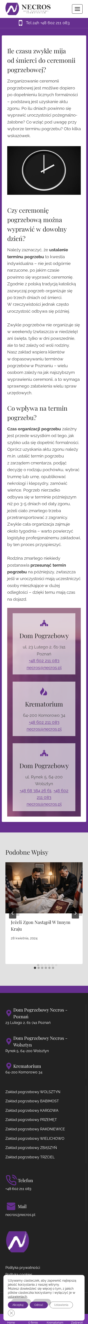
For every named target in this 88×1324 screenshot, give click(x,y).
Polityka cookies (18, 1274)
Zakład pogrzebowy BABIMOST (32, 1101)
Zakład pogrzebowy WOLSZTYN (32, 1092)
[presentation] (44, 887)
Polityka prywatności (22, 1267)
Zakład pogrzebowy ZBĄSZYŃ (31, 1148)
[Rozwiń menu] (77, 8)
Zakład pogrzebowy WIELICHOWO (34, 1138)
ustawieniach (17, 1296)
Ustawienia (61, 1305)
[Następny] (75, 913)
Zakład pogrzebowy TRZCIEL (30, 1157)
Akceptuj (17, 1305)
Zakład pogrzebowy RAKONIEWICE (35, 1129)
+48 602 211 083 (44, 660)
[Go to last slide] (12, 913)
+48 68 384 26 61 (35, 790)
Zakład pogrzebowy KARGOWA (31, 1110)
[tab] (35, 968)
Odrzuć (38, 1305)
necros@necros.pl (44, 667)
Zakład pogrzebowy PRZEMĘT (31, 1120)
